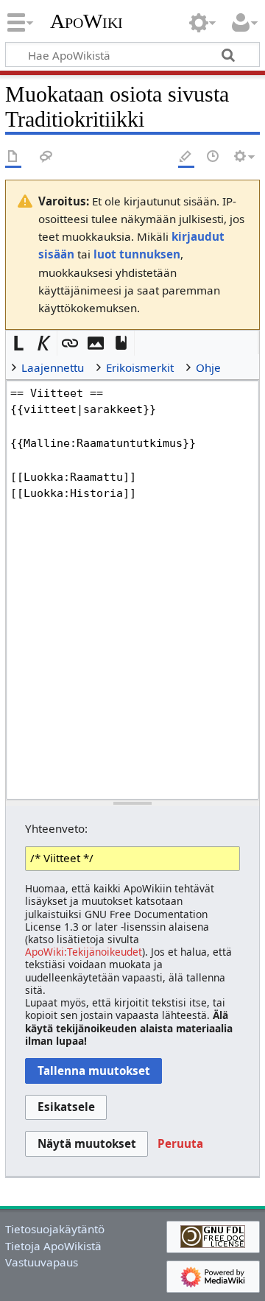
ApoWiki (86, 21)
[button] (19, 343)
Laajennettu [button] (52, 367)
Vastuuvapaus (41, 1262)
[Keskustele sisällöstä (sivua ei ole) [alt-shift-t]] (46, 157)
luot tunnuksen (136, 254)
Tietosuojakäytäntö (55, 1228)
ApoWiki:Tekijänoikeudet (83, 952)
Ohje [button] (208, 367)
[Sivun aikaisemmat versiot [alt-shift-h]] (213, 157)
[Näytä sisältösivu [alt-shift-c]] (13, 157)
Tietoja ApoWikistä (53, 1245)
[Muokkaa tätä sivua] (186, 157)
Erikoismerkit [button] (140, 367)
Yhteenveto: (56, 828)
